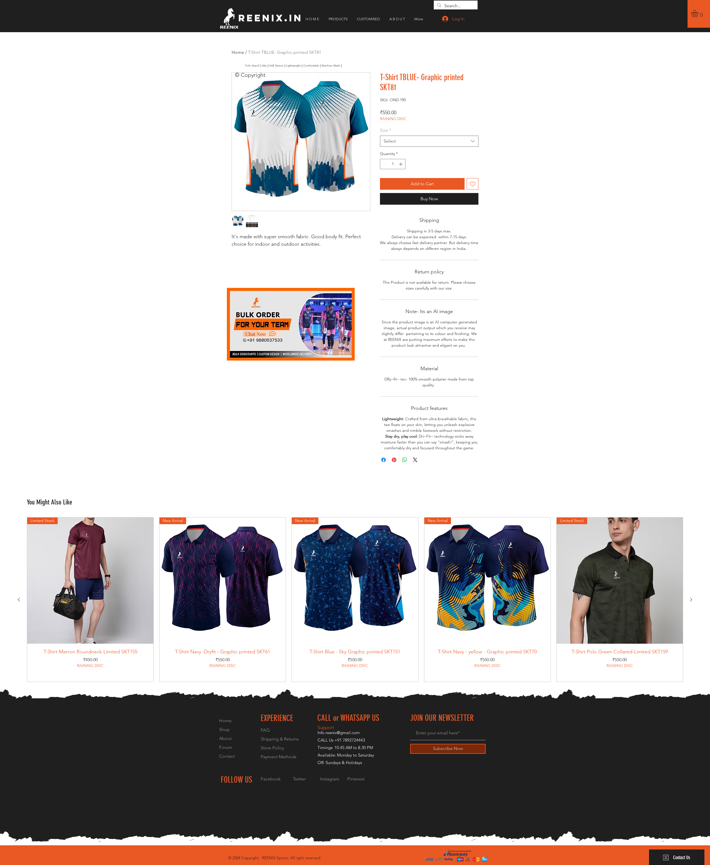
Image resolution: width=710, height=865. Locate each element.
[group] (355, 599)
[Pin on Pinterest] (394, 459)
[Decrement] (384, 164)
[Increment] (401, 164)
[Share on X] (415, 459)
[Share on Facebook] (383, 459)
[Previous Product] (19, 599)
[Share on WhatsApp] (404, 459)
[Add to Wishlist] (472, 184)
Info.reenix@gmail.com (339, 732)
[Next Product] (691, 599)
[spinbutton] (393, 164)
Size (385, 130)
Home (238, 52)
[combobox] (429, 141)
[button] (699, 13)
